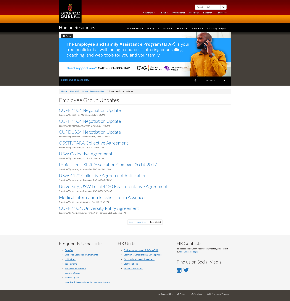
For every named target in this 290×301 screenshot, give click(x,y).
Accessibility (167, 295)
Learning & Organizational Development (142, 254)
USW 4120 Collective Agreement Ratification (103, 175)
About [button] (165, 13)
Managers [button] (152, 28)
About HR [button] (196, 28)
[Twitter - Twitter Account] (186, 270)
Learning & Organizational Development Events (87, 282)
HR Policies (70, 259)
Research (208, 13)
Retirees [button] (181, 28)
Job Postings (71, 263)
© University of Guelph (218, 294)
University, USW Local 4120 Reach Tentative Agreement (113, 186)
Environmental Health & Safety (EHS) (141, 250)
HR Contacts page (189, 251)
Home (64, 91)
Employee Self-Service (75, 268)
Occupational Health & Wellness (139, 259)
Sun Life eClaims (72, 273)
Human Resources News (94, 91)
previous (143, 222)
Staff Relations (131, 263)
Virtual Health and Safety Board (79, 79)
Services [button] (223, 13)
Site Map (199, 295)
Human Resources (77, 27)
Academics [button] (150, 13)
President (194, 12)
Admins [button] (167, 28)
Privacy (184, 295)
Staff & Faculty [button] (134, 28)
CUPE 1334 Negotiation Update (90, 110)
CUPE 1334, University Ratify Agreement (99, 208)
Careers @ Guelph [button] (216, 28)
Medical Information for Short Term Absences (102, 197)
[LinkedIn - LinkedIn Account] (179, 270)
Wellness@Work (73, 277)
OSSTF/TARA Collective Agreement (93, 142)
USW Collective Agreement (86, 153)
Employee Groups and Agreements (81, 254)
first (132, 222)
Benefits (69, 250)
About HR (74, 91)
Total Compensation (133, 268)
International (178, 12)
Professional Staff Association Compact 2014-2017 (108, 164)
